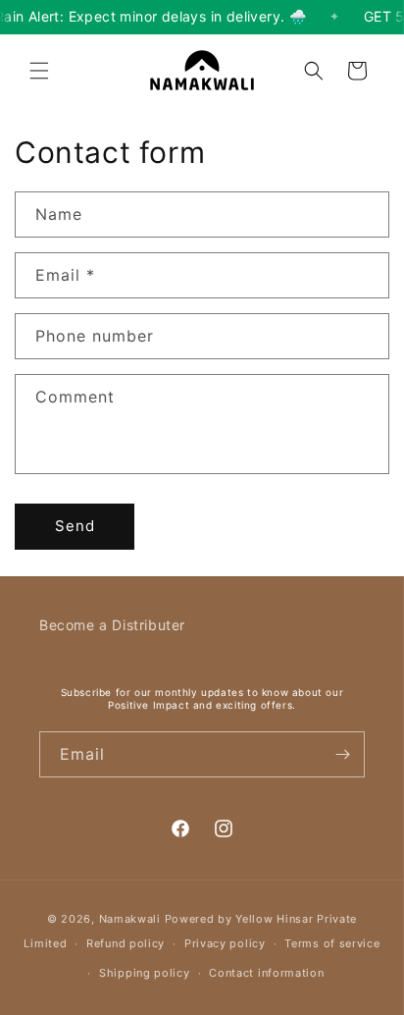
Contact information (266, 973)
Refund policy (125, 943)
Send (75, 525)
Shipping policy (144, 973)
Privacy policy (225, 943)
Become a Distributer (112, 624)
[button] (39, 70)
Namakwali (130, 919)
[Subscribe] (342, 754)
